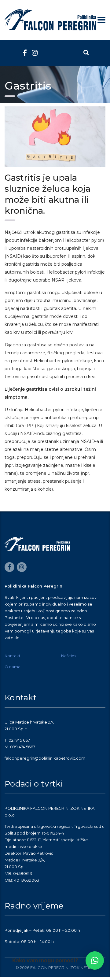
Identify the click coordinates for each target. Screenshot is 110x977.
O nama (12, 666)
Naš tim (68, 655)
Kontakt (12, 655)
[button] (95, 960)
